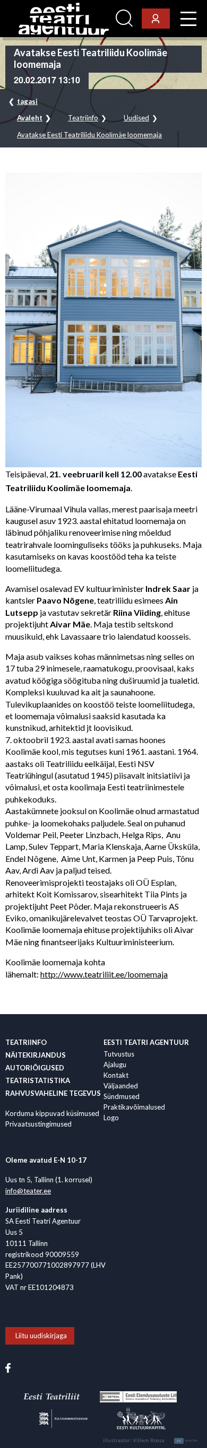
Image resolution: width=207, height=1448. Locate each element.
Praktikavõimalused (134, 1107)
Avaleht (29, 118)
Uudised (136, 118)
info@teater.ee (28, 1191)
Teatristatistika (37, 1080)
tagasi (27, 101)
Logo (111, 1117)
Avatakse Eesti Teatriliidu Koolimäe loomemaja (89, 135)
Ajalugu (115, 1064)
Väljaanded (121, 1085)
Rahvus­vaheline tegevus (53, 1093)
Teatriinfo (83, 118)
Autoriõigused (34, 1067)
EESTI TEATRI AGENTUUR (146, 1042)
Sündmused (122, 1096)
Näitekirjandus (35, 1055)
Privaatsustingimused (38, 1124)
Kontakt (116, 1075)
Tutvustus (119, 1054)
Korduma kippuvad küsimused (52, 1113)
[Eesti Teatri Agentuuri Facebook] (8, 1367)
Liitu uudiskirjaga (41, 1335)
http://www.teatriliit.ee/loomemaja (104, 974)
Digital (188, 1440)
